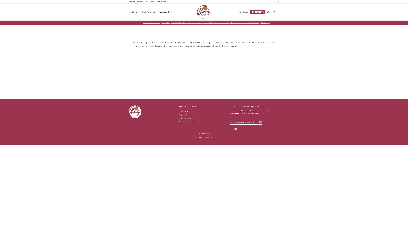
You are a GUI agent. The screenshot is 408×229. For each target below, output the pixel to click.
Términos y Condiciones (187, 122)
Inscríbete (133, 12)
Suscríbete (258, 12)
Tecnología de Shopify (204, 133)
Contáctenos (183, 111)
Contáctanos (161, 2)
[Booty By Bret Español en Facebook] (231, 129)
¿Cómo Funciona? (148, 12)
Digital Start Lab (208, 137)
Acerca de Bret (165, 12)
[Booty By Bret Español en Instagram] (235, 129)
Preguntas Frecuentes (136, 2)
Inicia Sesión (150, 2)
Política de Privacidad (186, 118)
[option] (204, 23)
